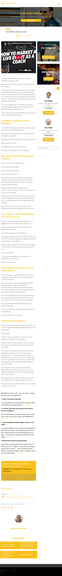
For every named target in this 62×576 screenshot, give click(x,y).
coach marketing (8, 496)
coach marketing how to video (22, 496)
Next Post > (28, 35)
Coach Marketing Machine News (20, 498)
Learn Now (48, 79)
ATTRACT (9, 494)
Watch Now (31, 20)
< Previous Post (18, 36)
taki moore (32, 498)
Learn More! (48, 113)
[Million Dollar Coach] (8, 3)
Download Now (48, 57)
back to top (42, 35)
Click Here (10, 437)
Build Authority (16, 494)
